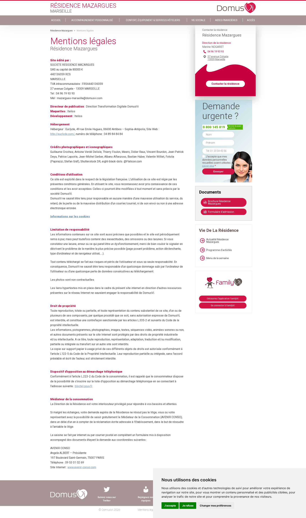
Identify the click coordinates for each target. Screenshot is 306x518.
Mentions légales (147, 509)
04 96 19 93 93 (216, 51)
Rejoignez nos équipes (146, 499)
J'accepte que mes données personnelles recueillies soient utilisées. (218, 161)
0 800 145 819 (214, 127)
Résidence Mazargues (61, 30)
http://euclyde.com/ (62, 134)
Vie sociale (198, 20)
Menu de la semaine (217, 258)
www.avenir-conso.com (81, 467)
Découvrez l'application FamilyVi (223, 298)
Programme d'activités (219, 250)
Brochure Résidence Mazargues (219, 202)
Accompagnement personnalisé (92, 20)
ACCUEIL (56, 20)
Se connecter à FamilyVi (223, 305)
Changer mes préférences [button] (215, 505)
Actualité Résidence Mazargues (217, 240)
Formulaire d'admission (221, 211)
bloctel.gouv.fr (83, 386)
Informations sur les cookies (70, 216)
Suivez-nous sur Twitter (107, 499)
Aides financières (226, 20)
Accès (251, 20)
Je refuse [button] (187, 505)
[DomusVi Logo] (236, 6)
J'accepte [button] (170, 505)
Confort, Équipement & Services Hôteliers (153, 20)
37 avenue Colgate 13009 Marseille (218, 58)
